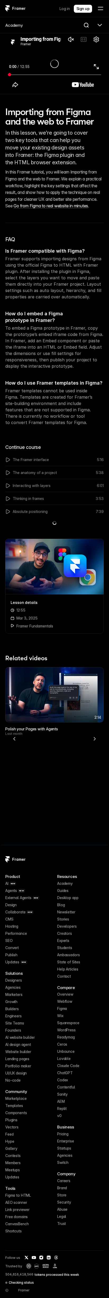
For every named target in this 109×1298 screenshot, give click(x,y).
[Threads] (56, 1257)
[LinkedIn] (48, 1257)
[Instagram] (41, 1257)
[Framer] (7, 8)
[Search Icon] (86, 25)
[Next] (94, 739)
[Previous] (15, 739)
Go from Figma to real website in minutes (50, 205)
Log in (65, 8)
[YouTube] (33, 1257)
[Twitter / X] (26, 1257)
